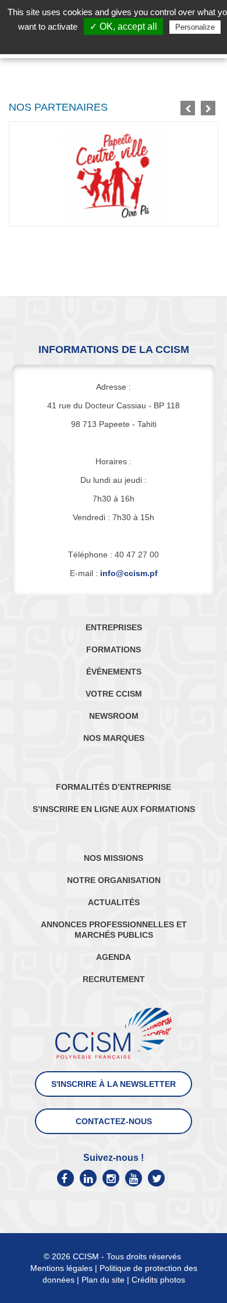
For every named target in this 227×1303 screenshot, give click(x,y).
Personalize (195, 27)
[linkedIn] (88, 1178)
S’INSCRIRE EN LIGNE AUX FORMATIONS (114, 809)
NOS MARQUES (113, 738)
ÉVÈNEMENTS (113, 671)
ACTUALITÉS (114, 902)
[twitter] (156, 1178)
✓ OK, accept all (123, 26)
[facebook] (65, 1178)
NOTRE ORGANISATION (114, 880)
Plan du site (103, 1279)
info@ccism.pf (129, 573)
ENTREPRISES (114, 627)
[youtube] (133, 1178)
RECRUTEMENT (114, 979)
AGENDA (113, 957)
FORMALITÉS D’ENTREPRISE (113, 787)
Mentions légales (61, 1268)
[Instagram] (110, 1178)
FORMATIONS (113, 649)
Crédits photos (158, 1279)
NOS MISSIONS (113, 858)
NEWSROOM (114, 716)
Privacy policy (119, 42)
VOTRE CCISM (114, 693)
